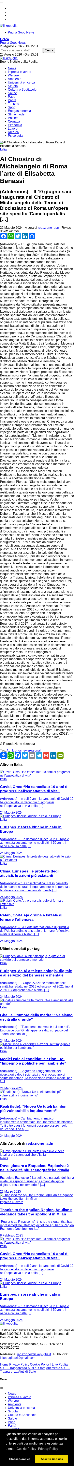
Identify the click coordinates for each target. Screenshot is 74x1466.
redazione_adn (48, 227)
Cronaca (14, 121)
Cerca (49, 50)
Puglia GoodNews (13, 42)
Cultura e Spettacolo (22, 89)
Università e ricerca (21, 82)
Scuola (13, 86)
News (12, 68)
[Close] (1, 1388)
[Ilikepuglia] (9, 25)
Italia (3, 149)
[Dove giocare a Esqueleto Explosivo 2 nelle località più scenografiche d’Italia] (37, 1154)
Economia (15, 125)
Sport (11, 107)
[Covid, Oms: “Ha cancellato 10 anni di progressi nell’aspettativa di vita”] (37, 775)
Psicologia (15, 135)
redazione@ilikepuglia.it (34, 1354)
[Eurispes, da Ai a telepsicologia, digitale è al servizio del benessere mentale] (37, 959)
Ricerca (13, 132)
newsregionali (31, 750)
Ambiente (14, 79)
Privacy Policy (48, 1448)
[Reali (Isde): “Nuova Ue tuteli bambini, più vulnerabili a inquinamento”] (37, 1095)
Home (4, 1364)
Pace (11, 96)
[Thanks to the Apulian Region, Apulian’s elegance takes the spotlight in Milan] (37, 1198)
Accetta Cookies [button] (52, 1458)
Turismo (13, 103)
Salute (12, 93)
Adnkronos (14, 750)
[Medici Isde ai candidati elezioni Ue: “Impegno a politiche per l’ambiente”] (37, 1047)
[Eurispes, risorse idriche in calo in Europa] (30, 816)
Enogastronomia (19, 110)
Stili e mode (16, 114)
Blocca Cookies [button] (19, 1458)
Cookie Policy (26, 1448)
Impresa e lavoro (19, 71)
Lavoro (13, 128)
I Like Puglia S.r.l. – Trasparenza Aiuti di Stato (34, 1366)
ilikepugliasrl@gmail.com (17, 1357)
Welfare (13, 75)
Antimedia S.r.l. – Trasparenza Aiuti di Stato (35, 1369)
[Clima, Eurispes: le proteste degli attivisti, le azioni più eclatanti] (37, 860)
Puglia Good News (21, 32)
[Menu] (1, 2)
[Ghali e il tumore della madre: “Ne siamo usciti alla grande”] (37, 1003)
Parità (12, 100)
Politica (13, 118)
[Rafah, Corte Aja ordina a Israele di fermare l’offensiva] (37, 904)
